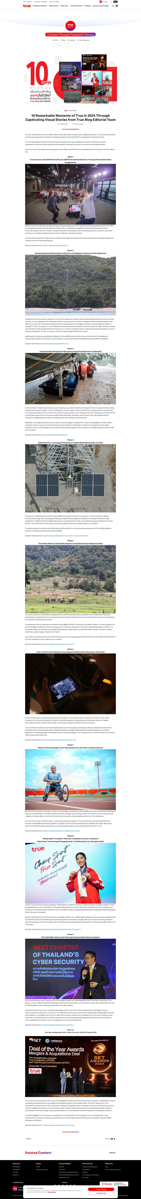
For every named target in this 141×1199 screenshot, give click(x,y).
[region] (34, 1190)
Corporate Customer (40, 2)
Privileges (88, 6)
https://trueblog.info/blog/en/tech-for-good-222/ (59, 740)
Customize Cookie (101, 1193)
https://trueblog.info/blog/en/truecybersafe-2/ (58, 1025)
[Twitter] (114, 1139)
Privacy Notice (52, 1192)
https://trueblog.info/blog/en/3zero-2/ (55, 343)
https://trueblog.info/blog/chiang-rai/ (55, 435)
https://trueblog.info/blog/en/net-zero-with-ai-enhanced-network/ (65, 536)
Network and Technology (101, 6)
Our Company (27, 2)
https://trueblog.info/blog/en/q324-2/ (55, 245)
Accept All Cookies (101, 1189)
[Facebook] (112, 1139)
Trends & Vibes (73, 111)
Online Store (64, 6)
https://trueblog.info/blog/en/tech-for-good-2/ (58, 644)
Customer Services (76, 6)
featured (28, 1139)
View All (112, 1153)
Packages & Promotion (40, 6)
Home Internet (53, 6)
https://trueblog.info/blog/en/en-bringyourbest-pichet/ (61, 831)
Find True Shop (54, 2)
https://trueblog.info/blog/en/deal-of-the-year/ (58, 1125)
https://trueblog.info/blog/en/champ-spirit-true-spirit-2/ (62, 929)
